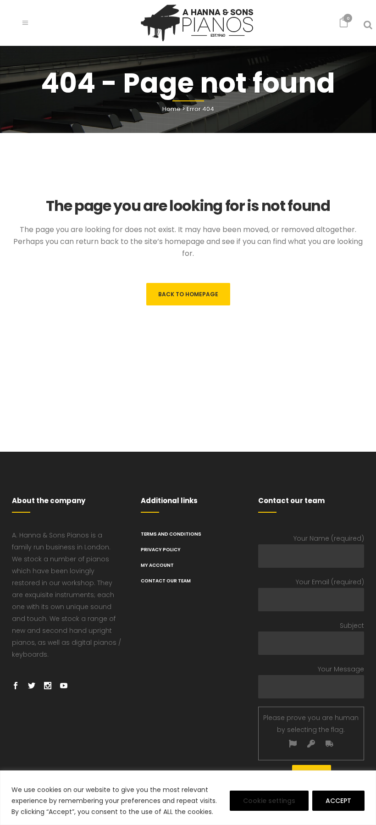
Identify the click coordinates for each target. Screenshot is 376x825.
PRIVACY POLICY (161, 549)
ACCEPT (338, 800)
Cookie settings (269, 800)
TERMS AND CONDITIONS (171, 534)
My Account (157, 565)
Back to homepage (188, 294)
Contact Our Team (166, 580)
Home (171, 109)
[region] (188, 797)
